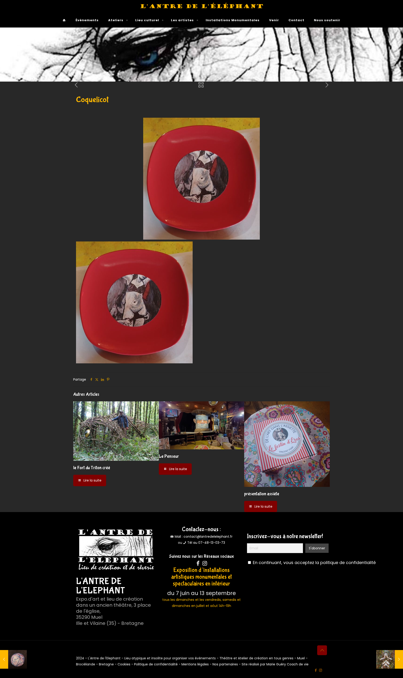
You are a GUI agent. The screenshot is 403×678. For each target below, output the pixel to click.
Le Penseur (169, 456)
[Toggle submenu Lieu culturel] (162, 20)
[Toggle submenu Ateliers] (127, 20)
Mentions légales (195, 664)
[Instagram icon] (320, 670)
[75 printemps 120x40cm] (389, 659)
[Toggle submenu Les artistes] (197, 20)
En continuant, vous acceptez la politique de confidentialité (314, 562)
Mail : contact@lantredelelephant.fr (203, 536)
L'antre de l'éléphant (201, 6)
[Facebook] (198, 563)
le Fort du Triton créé (91, 467)
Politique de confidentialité (156, 664)
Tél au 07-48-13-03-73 (206, 542)
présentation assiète (261, 493)
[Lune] (13, 659)
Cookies (124, 664)
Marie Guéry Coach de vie (287, 664)
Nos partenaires (225, 664)
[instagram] (205, 563)
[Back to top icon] (322, 650)
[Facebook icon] (315, 670)
